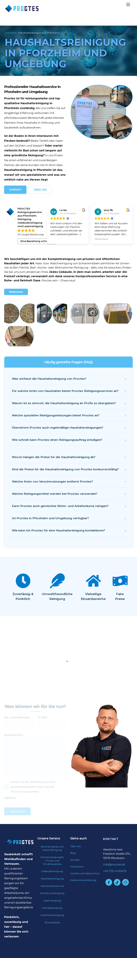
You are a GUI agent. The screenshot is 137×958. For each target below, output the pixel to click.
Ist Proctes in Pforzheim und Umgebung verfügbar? (50, 518)
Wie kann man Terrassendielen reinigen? (68, 661)
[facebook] (108, 882)
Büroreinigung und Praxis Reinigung (52, 848)
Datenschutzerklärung (83, 880)
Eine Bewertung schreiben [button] (37, 241)
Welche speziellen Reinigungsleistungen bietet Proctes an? (55, 415)
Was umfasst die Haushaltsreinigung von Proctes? (49, 378)
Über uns (75, 846)
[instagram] (125, 882)
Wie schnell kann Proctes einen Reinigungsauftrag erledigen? (57, 439)
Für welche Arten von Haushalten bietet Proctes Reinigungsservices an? (65, 391)
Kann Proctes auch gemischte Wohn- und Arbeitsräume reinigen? (60, 506)
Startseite (11, 32)
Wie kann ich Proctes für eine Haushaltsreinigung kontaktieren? (58, 530)
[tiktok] (117, 882)
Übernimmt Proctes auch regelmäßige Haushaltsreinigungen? (57, 427)
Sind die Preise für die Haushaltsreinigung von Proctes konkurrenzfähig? (65, 469)
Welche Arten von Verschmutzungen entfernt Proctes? (52, 481)
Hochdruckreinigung (52, 893)
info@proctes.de (114, 864)
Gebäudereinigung (52, 871)
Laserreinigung (52, 900)
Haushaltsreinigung (52, 878)
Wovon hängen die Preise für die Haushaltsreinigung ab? (53, 457)
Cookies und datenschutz (85, 873)
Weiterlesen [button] (57, 239)
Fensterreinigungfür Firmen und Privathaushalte (52, 860)
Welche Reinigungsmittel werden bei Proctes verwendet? (54, 493)
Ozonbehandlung (52, 907)
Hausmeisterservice (52, 885)
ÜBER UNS (40, 189)
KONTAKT (15, 189)
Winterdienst (52, 922)
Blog (73, 852)
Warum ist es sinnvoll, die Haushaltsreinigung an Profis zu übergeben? (64, 403)
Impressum (77, 866)
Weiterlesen (16, 291)
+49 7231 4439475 (114, 871)
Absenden (17, 811)
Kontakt (75, 859)
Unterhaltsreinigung (52, 915)
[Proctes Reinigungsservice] (19, 12)
